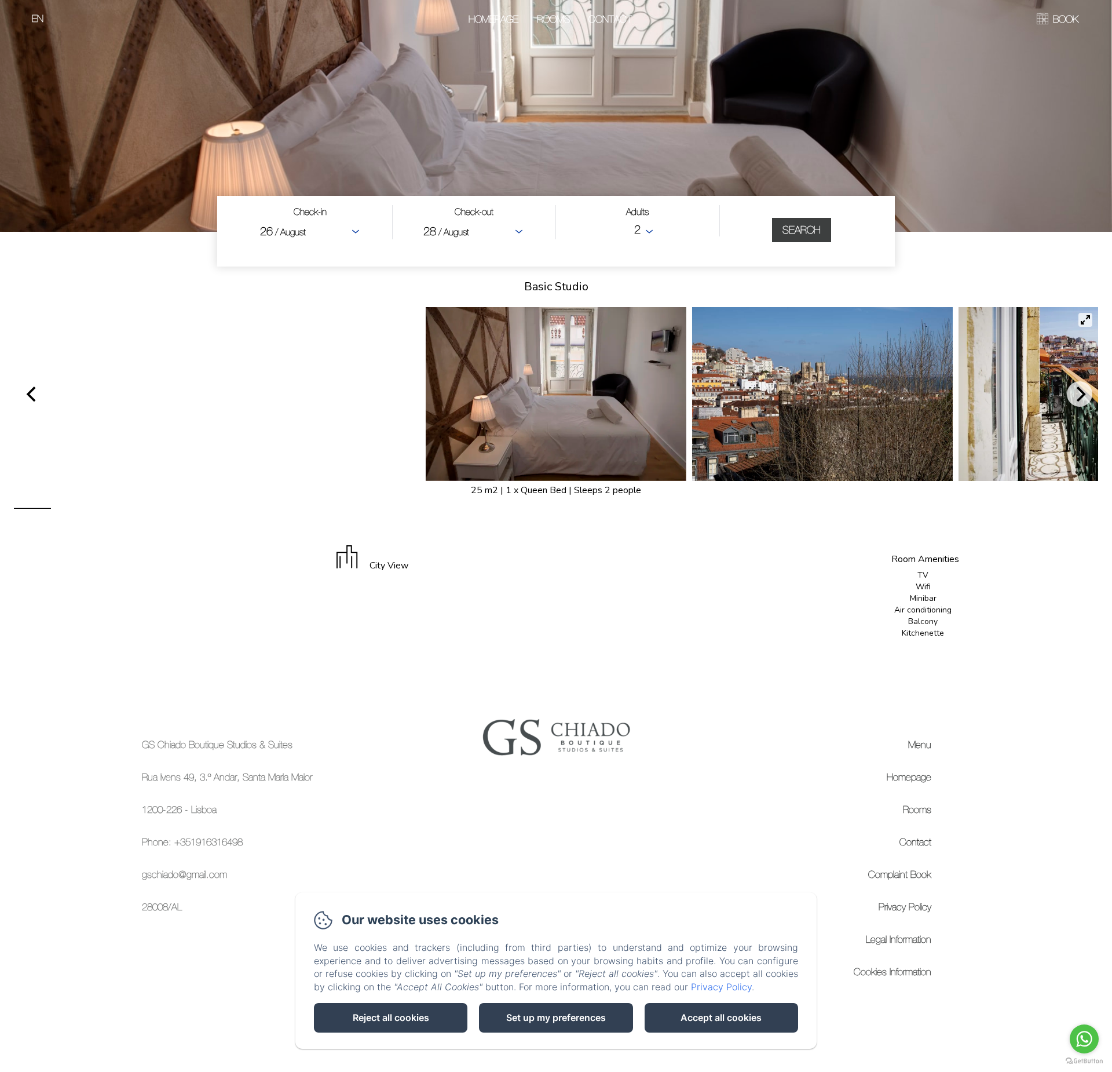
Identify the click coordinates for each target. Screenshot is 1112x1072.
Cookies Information (892, 972)
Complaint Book (899, 874)
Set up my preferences (556, 1017)
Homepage (493, 19)
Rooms (553, 19)
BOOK (1065, 19)
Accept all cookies (721, 1017)
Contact (610, 19)
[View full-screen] (1085, 320)
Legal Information (898, 939)
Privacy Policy (905, 907)
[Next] (1079, 394)
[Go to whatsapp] (1084, 1038)
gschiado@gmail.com (184, 874)
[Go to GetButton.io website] (1084, 1061)
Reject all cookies (391, 1017)
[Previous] (32, 394)
